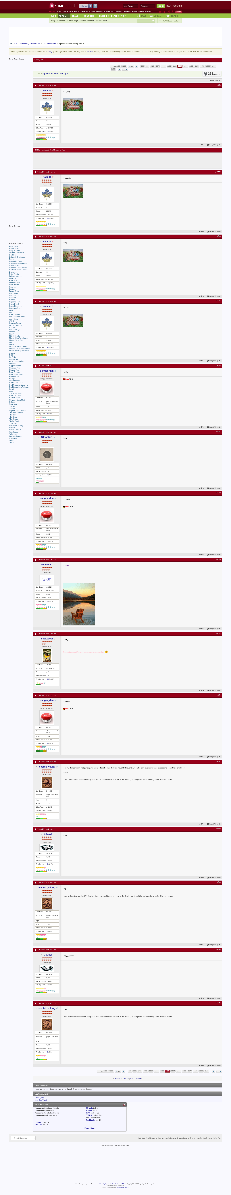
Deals (65, 11)
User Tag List (38, 60)
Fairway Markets (15, 276)
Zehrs (11, 440)
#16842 (218, 829)
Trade (175, 16)
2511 (213, 74)
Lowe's (11, 334)
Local (158, 16)
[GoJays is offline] (47, 847)
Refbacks (38, 1125)
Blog (53, 16)
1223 (208, 66)
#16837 (218, 493)
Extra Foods (14, 274)
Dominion (12, 272)
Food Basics (14, 285)
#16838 (218, 559)
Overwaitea (13, 359)
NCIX (11, 355)
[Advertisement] (84, 160)
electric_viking (46, 766)
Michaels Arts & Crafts (18, 347)
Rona (11, 391)
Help (168, 6)
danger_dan (47, 370)
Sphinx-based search (122, 1187)
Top (123, 16)
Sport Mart (13, 404)
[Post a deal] (178, 11)
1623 (213, 66)
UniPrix (12, 428)
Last (123, 69)
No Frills (12, 357)
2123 (113, 69)
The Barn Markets (16, 413)
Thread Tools (214, 80)
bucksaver (47, 638)
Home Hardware (15, 306)
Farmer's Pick (14, 283)
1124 (185, 66)
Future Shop (14, 291)
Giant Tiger (13, 293)
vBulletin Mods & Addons (119, 1184)
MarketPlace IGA (16, 340)
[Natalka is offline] (47, 107)
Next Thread (135, 1078)
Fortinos (12, 289)
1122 (175, 66)
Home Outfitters (15, 308)
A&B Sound (13, 246)
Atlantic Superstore (16, 253)
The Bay (12, 415)
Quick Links (101, 21)
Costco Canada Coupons (18, 270)
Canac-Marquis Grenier (18, 263)
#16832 (218, 172)
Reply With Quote (215, 145)
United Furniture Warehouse (15, 431)
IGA (10, 313)
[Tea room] (160, 11)
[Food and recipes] (169, 11)
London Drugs (14, 330)
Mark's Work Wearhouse (18, 338)
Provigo (12, 379)
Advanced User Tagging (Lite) (102, 1184)
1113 (163, 66)
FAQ (53, 21)
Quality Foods (14, 381)
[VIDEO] (89, 1115)
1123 (180, 66)
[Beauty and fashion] (164, 11)
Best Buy (12, 255)
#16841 (218, 761)
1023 (152, 66)
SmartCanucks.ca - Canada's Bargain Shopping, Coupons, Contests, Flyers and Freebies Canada (176, 1138)
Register (177, 6)
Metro (11, 344)
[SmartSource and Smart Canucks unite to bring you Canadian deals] (20, 232)
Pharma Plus (14, 370)
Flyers (92, 11)
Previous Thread (122, 1078)
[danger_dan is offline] (47, 388)
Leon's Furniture (15, 325)
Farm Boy (13, 281)
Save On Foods (15, 396)
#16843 (218, 882)
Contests (110, 11)
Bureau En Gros (15, 261)
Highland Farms (15, 302)
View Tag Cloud (41, 1100)
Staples (12, 406)
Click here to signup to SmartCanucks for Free (50, 150)
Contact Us (141, 1138)
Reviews (127, 11)
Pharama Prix (14, 368)
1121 (169, 66)
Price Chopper (14, 372)
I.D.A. (11, 310)
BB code (89, 1108)
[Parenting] (172, 11)
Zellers (11, 443)
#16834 (218, 301)
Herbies (12, 300)
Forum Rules (89, 1128)
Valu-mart (13, 434)
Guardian (12, 298)
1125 (191, 66)
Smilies (89, 1110)
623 (147, 66)
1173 (202, 66)
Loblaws (12, 327)
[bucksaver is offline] (47, 656)
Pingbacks (39, 1122)
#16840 (218, 695)
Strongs (12, 408)
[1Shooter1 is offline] (47, 454)
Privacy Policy (213, 1138)
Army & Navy (14, 251)
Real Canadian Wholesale (19, 387)
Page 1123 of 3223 (119, 66)
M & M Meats (14, 336)
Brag (143, 16)
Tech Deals (74, 11)
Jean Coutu (13, 319)
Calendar (61, 21)
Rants (134, 11)
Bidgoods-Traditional (17, 257)
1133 (197, 66)
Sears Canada (14, 398)
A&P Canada (14, 248)
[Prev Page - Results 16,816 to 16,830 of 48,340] (136, 66)
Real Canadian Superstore (19, 385)
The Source (13, 419)
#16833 (218, 236)
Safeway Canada (15, 394)
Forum (64, 16)
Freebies (100, 11)
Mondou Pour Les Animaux (19, 349)
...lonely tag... (40, 1098)
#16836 (218, 432)
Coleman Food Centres (18, 268)
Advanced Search (171, 21)
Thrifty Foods (14, 421)
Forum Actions (86, 21)
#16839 (218, 633)
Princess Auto (14, 376)
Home (59, 11)
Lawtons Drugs (15, 323)
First (132, 67)
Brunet (11, 259)
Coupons (84, 11)
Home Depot (14, 304)
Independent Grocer (16, 317)
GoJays (48, 834)
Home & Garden (144, 11)
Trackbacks (90, 1120)
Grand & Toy (14, 295)
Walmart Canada (15, 436)
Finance (119, 11)
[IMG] (88, 1113)
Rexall (11, 389)
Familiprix (13, 278)
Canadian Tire (14, 266)
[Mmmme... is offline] (47, 580)
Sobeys (12, 402)
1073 (158, 66)
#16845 (218, 1003)
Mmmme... (47, 564)
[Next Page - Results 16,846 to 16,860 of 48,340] (119, 69)
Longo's (12, 332)
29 (48, 131)
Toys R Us (13, 423)
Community (72, 21)
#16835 (218, 365)
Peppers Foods (15, 366)
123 (142, 66)
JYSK (11, 321)
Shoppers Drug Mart (17, 400)
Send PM (201, 145)
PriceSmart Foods (16, 374)
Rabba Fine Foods (16, 383)
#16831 (218, 85)
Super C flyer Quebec (17, 411)
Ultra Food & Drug (16, 426)
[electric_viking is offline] (47, 783)
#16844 (218, 949)
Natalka (47, 90)
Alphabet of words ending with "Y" (58, 73)
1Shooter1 (47, 437)
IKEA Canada (14, 315)
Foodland (12, 287)
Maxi (11, 342)
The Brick (13, 417)
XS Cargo (13, 438)
